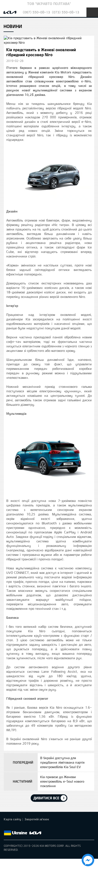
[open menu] (92, 12)
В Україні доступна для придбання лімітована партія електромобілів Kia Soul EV (62, 762)
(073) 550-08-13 (65, 12)
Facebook (7, 827)
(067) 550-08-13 (36, 12)
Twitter (14, 827)
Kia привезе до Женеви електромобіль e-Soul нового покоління (62, 781)
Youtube (28, 827)
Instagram (35, 827)
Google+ (21, 827)
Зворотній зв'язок (37, 819)
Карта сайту (12, 819)
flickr (42, 827)
